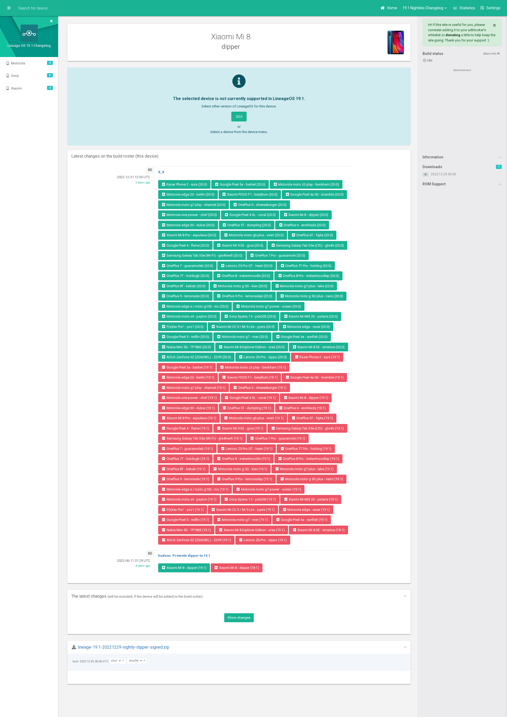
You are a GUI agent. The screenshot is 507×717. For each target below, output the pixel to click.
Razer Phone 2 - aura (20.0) (186, 184)
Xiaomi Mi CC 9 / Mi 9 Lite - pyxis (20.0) (245, 327)
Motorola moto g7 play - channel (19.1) (196, 388)
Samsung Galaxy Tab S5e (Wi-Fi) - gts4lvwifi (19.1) (204, 438)
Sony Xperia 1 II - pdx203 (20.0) (252, 316)
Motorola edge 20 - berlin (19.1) (190, 377)
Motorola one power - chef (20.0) (191, 215)
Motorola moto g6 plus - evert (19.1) (256, 418)
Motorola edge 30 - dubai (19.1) (190, 408)
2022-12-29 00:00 (443, 174)
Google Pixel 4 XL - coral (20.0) (252, 215)
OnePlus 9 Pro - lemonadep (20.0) (246, 296)
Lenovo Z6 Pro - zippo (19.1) (265, 540)
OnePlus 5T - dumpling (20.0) (249, 225)
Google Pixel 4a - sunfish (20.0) (303, 337)
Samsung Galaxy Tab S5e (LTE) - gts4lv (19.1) (309, 428)
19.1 (423, 8)
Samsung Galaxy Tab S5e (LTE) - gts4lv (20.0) (309, 245)
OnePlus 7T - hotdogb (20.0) (187, 276)
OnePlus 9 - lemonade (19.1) (187, 479)
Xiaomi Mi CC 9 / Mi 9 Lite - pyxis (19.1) (245, 510)
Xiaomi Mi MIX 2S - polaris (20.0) (313, 316)
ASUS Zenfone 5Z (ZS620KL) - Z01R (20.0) (198, 357)
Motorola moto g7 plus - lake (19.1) (306, 469)
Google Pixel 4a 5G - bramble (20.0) (316, 194)
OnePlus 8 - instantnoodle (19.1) (245, 459)
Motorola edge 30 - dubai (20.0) (190, 225)
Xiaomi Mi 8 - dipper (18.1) (238, 568)
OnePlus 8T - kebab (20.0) (185, 286)
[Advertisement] (462, 111)
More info (490, 53)
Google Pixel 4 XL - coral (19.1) (252, 398)
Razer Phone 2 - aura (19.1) (319, 357)
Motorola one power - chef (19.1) (191, 398)
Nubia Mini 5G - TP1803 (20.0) (188, 347)
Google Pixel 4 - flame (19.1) (187, 428)
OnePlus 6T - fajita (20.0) (314, 235)
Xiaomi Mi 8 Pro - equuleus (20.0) (191, 235)
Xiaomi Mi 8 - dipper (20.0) (308, 215)
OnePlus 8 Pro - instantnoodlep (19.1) (310, 459)
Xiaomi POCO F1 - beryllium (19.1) (252, 377)
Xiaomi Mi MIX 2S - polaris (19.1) (313, 499)
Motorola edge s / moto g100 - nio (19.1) (197, 489)
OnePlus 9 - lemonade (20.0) (187, 296)
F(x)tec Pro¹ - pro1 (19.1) (185, 510)
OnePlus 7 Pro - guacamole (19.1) (279, 438)
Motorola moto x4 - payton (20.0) (191, 316)
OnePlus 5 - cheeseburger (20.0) (262, 205)
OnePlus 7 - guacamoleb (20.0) (189, 266)
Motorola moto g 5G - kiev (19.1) (242, 469)
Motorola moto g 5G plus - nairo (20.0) (313, 296)
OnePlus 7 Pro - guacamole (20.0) (279, 255)
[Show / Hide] (9, 8)
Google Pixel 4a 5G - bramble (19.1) (316, 377)
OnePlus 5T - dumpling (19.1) (249, 408)
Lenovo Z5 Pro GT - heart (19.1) (249, 449)
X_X (161, 172)
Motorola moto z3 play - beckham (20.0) (308, 184)
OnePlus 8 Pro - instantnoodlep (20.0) (310, 276)
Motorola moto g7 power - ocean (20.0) (270, 306)
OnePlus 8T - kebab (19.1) (185, 469)
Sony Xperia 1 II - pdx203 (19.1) (252, 499)
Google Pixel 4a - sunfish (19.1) (303, 520)
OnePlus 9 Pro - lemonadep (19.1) (246, 479)
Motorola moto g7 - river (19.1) (244, 520)
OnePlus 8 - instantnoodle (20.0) (245, 276)
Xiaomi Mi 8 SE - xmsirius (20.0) (321, 347)
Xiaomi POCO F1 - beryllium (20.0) (252, 194)
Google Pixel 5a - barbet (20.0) (242, 184)
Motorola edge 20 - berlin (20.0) (190, 194)
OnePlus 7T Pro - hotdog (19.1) (307, 449)
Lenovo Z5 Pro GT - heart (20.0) (249, 266)
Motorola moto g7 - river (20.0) (244, 337)
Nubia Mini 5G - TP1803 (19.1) (188, 530)
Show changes (239, 618)
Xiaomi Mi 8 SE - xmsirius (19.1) (321, 530)
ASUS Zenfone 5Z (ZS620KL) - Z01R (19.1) (198, 540)
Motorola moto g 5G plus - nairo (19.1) (313, 479)
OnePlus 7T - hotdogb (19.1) (187, 459)
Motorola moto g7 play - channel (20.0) (196, 205)
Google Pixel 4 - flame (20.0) (187, 245)
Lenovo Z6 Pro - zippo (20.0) (265, 357)
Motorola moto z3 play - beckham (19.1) (255, 367)
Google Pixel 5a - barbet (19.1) (189, 367)
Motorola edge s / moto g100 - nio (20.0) (197, 306)
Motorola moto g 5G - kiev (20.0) (242, 286)
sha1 (114, 660)
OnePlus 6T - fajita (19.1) (314, 418)
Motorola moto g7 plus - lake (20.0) (306, 286)
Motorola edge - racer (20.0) (308, 327)
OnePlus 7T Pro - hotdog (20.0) (307, 266)
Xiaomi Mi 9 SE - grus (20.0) (242, 245)
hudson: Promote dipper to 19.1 (184, 556)
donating (452, 35)
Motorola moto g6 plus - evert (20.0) (256, 235)
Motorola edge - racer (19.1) (308, 510)
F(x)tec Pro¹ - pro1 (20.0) (185, 327)
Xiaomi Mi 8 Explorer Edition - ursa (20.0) (254, 347)
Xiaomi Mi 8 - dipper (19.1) (308, 398)
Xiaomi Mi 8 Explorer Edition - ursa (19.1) (254, 530)
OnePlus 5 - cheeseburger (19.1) (262, 388)
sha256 (134, 660)
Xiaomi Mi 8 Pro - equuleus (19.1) (191, 418)
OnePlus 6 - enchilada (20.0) (304, 225)
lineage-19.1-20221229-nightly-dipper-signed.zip (123, 647)
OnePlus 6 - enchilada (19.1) (304, 408)
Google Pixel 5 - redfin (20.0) (187, 337)
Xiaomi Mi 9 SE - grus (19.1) (242, 428)
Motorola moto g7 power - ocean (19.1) (270, 489)
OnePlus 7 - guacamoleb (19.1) (189, 449)
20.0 (239, 117)
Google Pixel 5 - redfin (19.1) (187, 520)
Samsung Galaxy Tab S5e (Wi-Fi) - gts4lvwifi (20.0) (204, 255)
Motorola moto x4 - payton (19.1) (191, 499)
